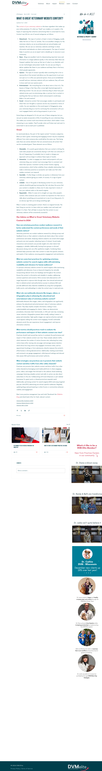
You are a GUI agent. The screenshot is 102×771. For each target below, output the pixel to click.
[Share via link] (29, 410)
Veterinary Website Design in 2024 (24, 403)
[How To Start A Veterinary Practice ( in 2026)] (56, 435)
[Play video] (87, 474)
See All (68, 424)
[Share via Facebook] (17, 410)
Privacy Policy (15, 768)
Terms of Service (27, 768)
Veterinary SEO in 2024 (22, 405)
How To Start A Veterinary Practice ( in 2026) (55, 446)
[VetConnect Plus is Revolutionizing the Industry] (25, 435)
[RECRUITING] (84, 39)
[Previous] (76, 561)
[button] (68, 4)
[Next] (98, 561)
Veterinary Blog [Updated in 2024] (24, 400)
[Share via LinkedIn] (25, 410)
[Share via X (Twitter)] (21, 410)
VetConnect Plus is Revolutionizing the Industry (24, 446)
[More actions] (64, 14)
